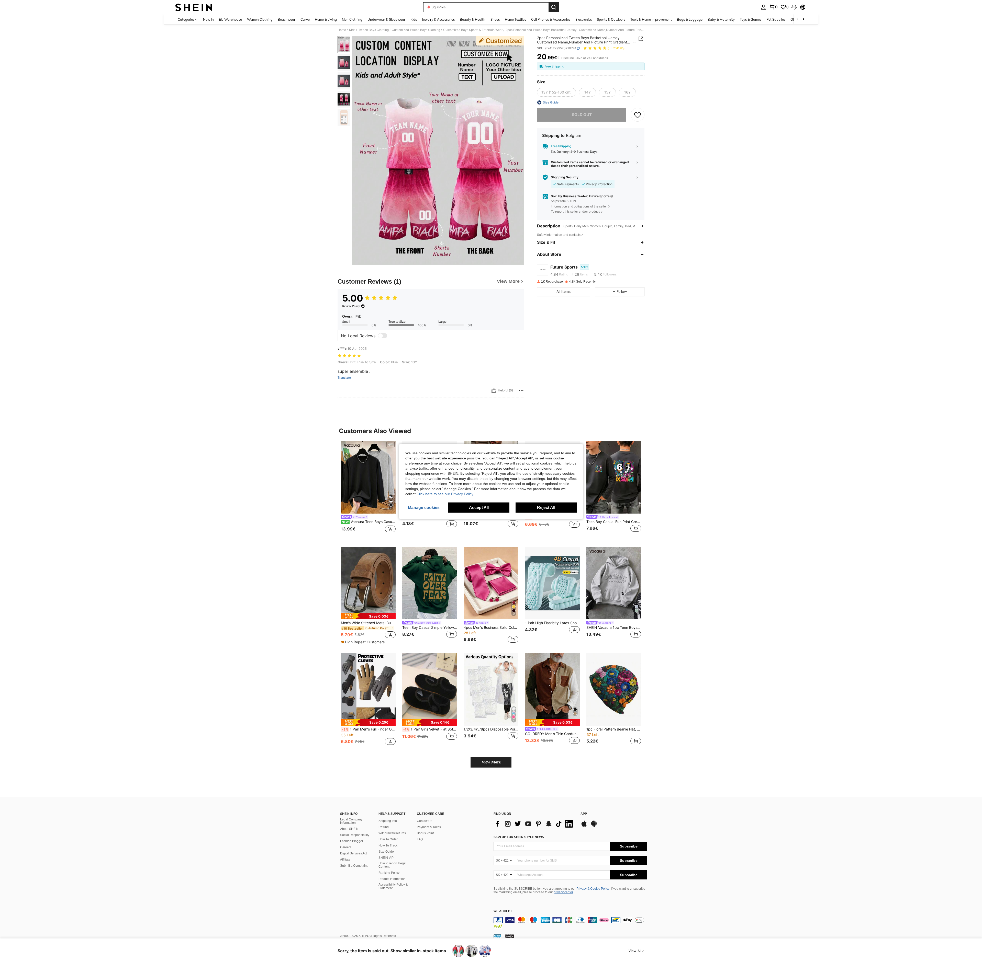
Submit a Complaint (353, 865)
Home (342, 30)
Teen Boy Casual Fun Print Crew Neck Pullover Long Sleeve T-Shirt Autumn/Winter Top (613, 522)
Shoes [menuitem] (495, 19)
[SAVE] (637, 115)
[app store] (584, 826)
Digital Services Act (353, 853)
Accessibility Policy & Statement (393, 886)
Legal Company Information (351, 821)
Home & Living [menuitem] (326, 19)
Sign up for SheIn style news (519, 837)
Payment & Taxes (429, 827)
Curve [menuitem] (305, 19)
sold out (582, 114)
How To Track (387, 845)
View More (491, 762)
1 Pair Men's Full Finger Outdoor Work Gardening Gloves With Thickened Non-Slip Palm (369, 729)
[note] (368, 616)
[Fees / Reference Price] (558, 58)
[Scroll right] (803, 19)
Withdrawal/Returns (392, 833)
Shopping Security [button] (564, 177)
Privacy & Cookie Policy (592, 888)
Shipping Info (387, 821)
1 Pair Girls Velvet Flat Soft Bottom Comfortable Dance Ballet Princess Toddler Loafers (430, 729)
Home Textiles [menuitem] (515, 19)
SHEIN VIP (386, 858)
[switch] (382, 335)
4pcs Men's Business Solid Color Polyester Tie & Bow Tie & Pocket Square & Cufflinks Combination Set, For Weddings (491, 627)
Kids (352, 30)
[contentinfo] (570, 923)
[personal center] (763, 7)
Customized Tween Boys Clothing (416, 30)
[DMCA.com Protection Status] (509, 936)
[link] (773, 7)
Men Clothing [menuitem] (352, 19)
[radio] (556, 92)
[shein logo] (193, 7)
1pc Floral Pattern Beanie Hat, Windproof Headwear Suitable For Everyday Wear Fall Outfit (613, 729)
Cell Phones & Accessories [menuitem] (550, 19)
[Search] (554, 7)
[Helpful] (494, 390)
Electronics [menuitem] (583, 19)
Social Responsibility (354, 835)
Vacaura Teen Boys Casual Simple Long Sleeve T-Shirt (369, 522)
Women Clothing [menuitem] (260, 19)
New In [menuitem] (208, 19)
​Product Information (392, 879)
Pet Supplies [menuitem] (775, 19)
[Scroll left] (797, 19)
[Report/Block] (521, 390)
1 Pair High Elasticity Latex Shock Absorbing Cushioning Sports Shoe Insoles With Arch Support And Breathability (552, 623)
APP (584, 814)
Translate (344, 377)
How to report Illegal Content (392, 865)
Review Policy (351, 306)
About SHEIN (349, 829)
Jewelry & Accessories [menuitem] (438, 19)
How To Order (388, 839)
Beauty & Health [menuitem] (472, 19)
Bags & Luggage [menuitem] (689, 19)
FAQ (420, 839)
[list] (534, 824)
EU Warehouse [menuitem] (230, 19)
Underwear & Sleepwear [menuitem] (386, 19)
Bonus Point (425, 833)
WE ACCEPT (503, 911)
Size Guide (386, 851)
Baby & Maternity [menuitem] (721, 19)
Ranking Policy (388, 873)
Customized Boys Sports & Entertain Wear (473, 30)
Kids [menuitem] (413, 19)
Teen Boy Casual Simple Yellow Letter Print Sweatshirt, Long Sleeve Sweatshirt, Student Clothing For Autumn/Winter (429, 627)
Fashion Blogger (351, 841)
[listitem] (368, 490)
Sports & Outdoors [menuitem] (611, 19)
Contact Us (424, 821)
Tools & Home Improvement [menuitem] (651, 19)
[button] (794, 7)
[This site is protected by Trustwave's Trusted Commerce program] (497, 936)
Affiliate (345, 859)
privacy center (563, 892)
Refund (383, 827)
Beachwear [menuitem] (286, 19)
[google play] (593, 826)
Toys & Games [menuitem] (750, 19)
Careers (345, 847)
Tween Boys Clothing (373, 30)
